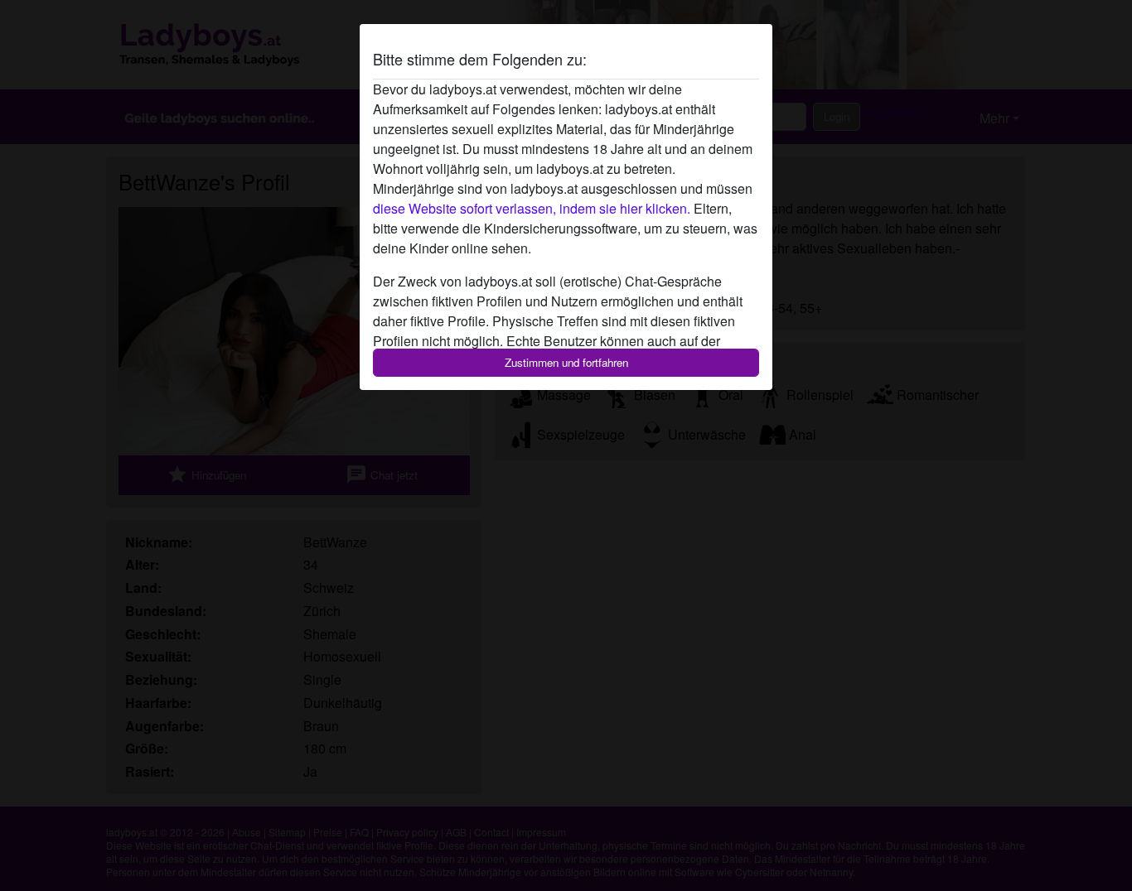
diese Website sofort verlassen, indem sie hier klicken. (531, 208)
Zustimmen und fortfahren (566, 362)
